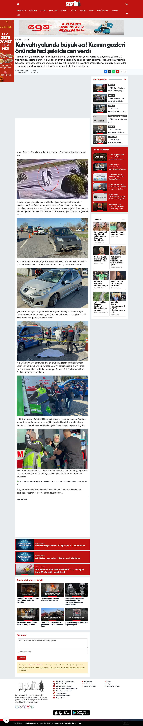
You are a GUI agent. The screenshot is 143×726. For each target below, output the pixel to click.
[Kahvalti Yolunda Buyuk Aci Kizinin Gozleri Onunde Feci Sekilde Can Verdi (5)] (52, 238)
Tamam (126, 723)
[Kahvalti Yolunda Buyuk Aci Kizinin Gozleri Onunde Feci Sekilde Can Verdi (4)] (52, 178)
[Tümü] (125, 79)
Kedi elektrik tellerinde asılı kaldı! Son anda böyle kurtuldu (28, 600)
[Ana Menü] (127, 13)
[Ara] (127, 4)
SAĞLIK (83, 11)
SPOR (91, 11)
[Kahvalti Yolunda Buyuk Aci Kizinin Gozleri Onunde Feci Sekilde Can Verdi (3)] (52, 341)
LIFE (18, 15)
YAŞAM (115, 11)
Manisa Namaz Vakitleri (64, 686)
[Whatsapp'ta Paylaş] (113, 71)
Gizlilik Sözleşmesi (90, 684)
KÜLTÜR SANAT (103, 11)
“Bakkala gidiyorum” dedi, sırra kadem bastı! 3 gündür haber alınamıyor (117, 131)
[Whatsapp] (32, 706)
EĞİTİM (74, 11)
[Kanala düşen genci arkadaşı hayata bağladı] (76, 615)
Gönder (22, 658)
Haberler (18, 39)
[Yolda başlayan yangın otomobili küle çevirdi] (52, 590)
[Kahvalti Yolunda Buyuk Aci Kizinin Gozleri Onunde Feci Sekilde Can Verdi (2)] (52, 395)
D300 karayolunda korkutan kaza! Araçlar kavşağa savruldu (116, 110)
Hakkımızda (88, 681)
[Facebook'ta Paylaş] (105, 71)
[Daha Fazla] (117, 71)
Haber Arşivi (60, 698)
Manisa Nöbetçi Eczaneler (65, 681)
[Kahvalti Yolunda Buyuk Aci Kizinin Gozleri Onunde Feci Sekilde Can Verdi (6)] (52, 288)
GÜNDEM (33, 11)
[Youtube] (28, 706)
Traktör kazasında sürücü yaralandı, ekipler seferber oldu (52, 625)
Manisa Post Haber (113, 686)
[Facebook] (17, 706)
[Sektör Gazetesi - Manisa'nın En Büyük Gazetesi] (73, 4)
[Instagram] (24, 706)
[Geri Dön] (6, 720)
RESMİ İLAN (21, 11)
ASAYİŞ (43, 11)
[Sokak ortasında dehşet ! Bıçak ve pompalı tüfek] (28, 615)
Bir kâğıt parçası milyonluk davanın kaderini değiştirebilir (115, 141)
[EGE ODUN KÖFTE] (71, 27)
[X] (21, 706)
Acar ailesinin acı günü (117, 120)
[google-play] (81, 713)
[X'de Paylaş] (109, 71)
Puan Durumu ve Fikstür (64, 691)
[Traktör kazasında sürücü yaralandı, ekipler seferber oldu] (52, 615)
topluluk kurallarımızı (36, 665)
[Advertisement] (55, 134)
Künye (109, 681)
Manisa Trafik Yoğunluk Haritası (66, 688)
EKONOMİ (53, 11)
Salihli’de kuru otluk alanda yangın (116, 89)
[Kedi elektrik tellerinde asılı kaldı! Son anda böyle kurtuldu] (28, 590)
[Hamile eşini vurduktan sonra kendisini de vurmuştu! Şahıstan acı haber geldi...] (76, 590)
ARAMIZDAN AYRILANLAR (117, 116)
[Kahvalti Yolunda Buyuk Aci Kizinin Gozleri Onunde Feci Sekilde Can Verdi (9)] (52, 483)
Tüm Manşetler (61, 693)
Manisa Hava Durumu (63, 684)
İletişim (109, 684)
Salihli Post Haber (90, 686)
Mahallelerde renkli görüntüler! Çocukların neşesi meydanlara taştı (116, 99)
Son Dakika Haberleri (63, 695)
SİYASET (64, 11)
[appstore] (62, 713)
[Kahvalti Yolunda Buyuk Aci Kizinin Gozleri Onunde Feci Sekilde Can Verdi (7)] (52, 449)
